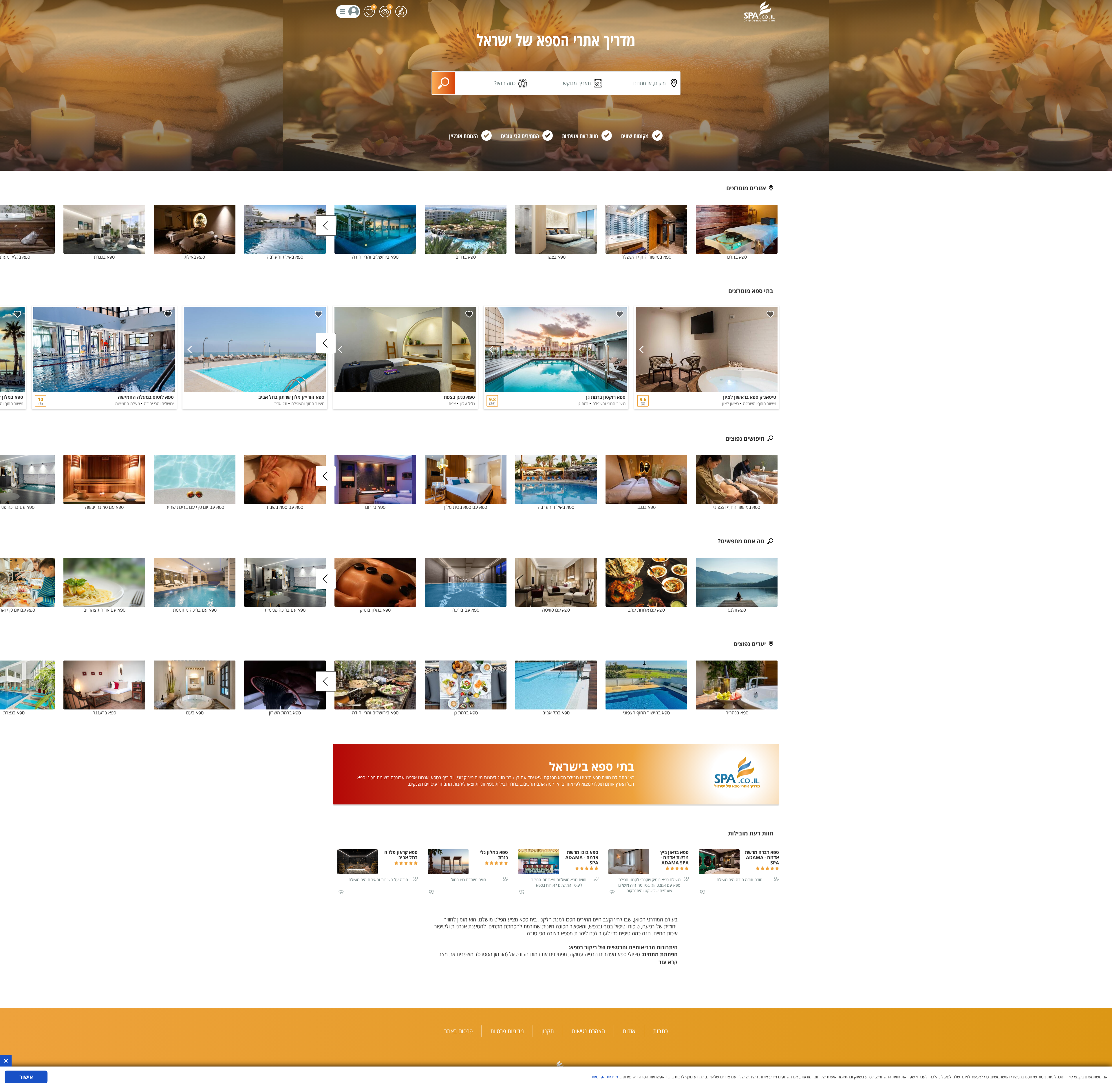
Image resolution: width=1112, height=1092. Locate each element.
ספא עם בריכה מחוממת (195, 610)
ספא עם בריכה (465, 610)
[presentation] (326, 225)
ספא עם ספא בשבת (285, 507)
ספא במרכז (737, 257)
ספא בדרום (466, 257)
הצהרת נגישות (588, 1031)
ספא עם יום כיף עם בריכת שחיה (194, 507)
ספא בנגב (646, 507)
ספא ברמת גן (466, 712)
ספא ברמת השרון (285, 712)
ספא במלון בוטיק (375, 610)
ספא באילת (194, 257)
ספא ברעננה (104, 712)
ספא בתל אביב (556, 712)
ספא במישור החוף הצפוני (736, 507)
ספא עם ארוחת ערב (646, 610)
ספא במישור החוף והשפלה (646, 257)
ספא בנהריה (736, 712)
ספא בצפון (556, 257)
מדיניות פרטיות (507, 1031)
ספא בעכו (195, 712)
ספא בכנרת (104, 257)
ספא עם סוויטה (556, 610)
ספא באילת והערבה (285, 257)
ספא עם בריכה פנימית (285, 610)
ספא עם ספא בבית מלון (465, 507)
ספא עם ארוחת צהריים (104, 610)
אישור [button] (26, 1076)
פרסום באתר (458, 1031)
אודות (629, 1031)
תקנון (548, 1031)
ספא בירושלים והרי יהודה (375, 257)
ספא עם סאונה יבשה (104, 507)
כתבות (660, 1031)
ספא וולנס (737, 610)
